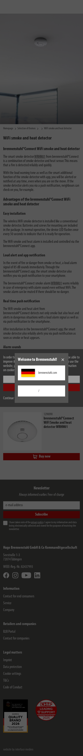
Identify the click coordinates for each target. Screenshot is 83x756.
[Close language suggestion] (62, 359)
